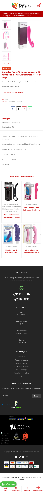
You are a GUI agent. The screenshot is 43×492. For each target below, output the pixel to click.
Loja (11, 13)
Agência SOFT (18, 477)
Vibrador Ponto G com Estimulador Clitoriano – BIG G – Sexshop (31, 209)
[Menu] (3, 5)
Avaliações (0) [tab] (8, 127)
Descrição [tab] (6, 118)
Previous (4, 63)
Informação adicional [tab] (11, 123)
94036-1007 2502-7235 (21, 297)
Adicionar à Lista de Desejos (13, 92)
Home (5, 13)
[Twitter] (20, 457)
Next (8, 63)
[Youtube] (23, 457)
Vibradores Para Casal (14, 209)
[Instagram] (27, 457)
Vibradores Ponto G (15, 102)
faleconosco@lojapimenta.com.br (21, 280)
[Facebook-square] (16, 457)
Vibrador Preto (6, 206)
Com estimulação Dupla (11, 204)
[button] (36, 25)
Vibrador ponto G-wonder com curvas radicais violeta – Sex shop (11, 251)
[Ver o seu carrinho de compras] (38, 5)
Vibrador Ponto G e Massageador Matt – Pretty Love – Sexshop (31, 251)
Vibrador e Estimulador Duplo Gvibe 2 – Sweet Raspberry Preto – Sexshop (11, 216)
